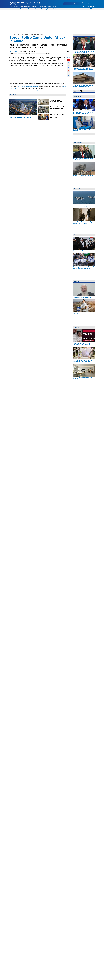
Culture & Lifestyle (29, 8)
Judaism (17, 8)
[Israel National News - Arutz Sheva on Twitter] (83, 7)
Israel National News (13, 34)
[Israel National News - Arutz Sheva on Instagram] (88, 7)
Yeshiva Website (57, 8)
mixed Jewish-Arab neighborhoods (28, 86)
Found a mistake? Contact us (37, 91)
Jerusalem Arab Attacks (24, 53)
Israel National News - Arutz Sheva (21, 3)
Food (21, 8)
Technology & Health (46, 8)
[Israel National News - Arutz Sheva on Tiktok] (93, 7)
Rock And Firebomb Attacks (42, 53)
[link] (23, 109)
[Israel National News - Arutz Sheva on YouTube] (90, 7)
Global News (35, 6)
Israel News (27, 6)
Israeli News (21, 34)
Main (11, 6)
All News (16, 6)
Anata (32, 53)
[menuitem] (11, 7)
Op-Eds (12, 8)
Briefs (21, 6)
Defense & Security (52, 6)
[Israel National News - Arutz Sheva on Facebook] (86, 7)
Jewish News (42, 6)
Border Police (13, 53)
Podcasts (37, 8)
